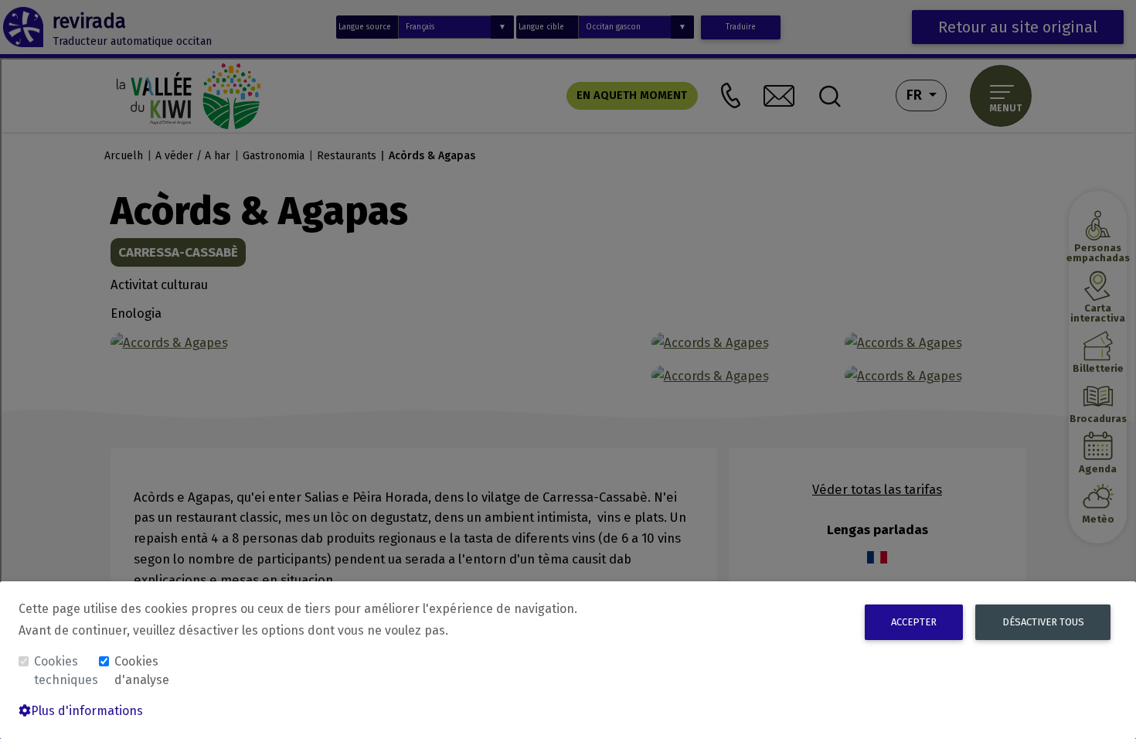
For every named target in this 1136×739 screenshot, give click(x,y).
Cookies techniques (65, 670)
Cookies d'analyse (141, 670)
